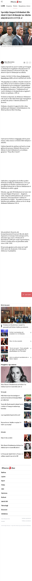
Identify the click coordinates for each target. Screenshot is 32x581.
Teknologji (4, 505)
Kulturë (3, 497)
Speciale (19, 139)
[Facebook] (24, 63)
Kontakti (3, 521)
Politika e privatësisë (26, 521)
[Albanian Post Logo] (16, 1)
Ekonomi (4, 510)
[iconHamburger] (2, 1)
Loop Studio (23, 525)
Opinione (4, 493)
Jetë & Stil (4, 501)
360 (2, 489)
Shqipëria (9, 6)
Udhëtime (4, 514)
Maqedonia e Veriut (24, 6)
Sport (3, 481)
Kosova (15, 6)
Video (3, 485)
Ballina (3, 472)
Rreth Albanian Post (5, 518)
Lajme (3, 6)
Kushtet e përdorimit (26, 518)
